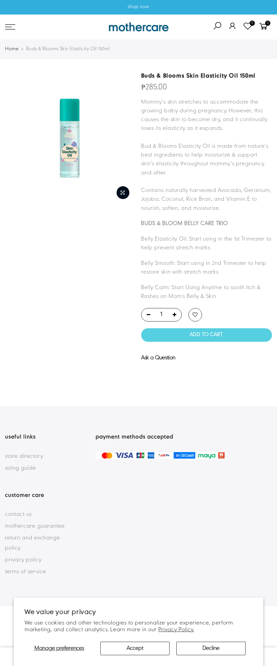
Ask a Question (158, 358)
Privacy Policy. (176, 630)
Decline (211, 648)
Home (12, 49)
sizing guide (20, 468)
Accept (135, 648)
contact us (18, 514)
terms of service (25, 572)
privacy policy (23, 560)
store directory (24, 456)
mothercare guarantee (35, 526)
